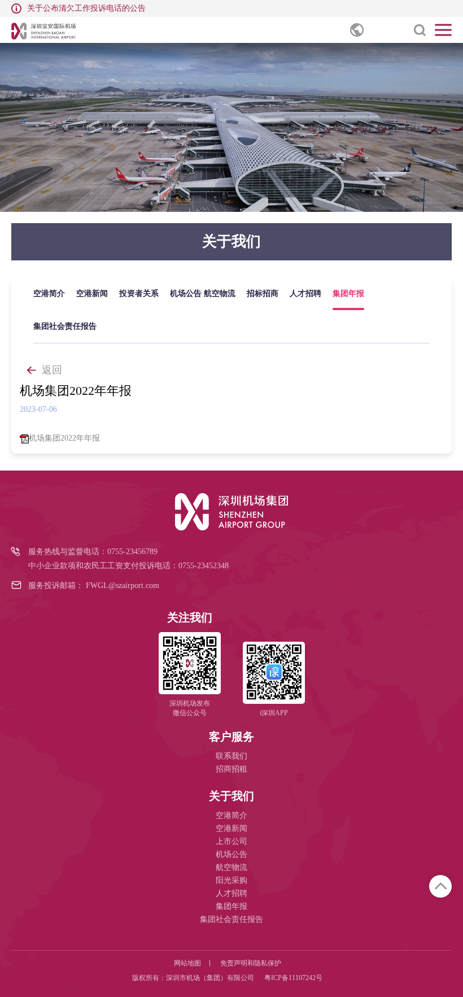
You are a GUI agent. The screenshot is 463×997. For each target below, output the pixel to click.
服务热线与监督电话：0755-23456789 (93, 551)
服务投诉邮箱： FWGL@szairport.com (93, 585)
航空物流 (219, 293)
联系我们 (231, 756)
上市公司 (231, 841)
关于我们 (231, 796)
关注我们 (189, 617)
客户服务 (231, 736)
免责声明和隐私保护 (250, 963)
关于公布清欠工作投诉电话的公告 (86, 8)
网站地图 (187, 963)
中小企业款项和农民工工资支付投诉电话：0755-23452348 (128, 565)
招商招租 (231, 769)
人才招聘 (305, 293)
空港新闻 (92, 293)
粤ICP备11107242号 (293, 977)
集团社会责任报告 (65, 326)
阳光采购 (231, 880)
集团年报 (348, 293)
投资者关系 (139, 293)
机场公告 (186, 293)
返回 (52, 370)
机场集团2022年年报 (64, 438)
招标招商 (262, 293)
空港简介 (49, 293)
